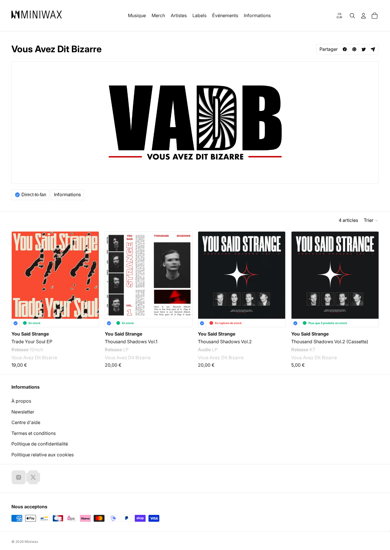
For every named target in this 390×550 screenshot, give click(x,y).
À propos (21, 401)
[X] (33, 477)
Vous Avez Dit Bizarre (34, 357)
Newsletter (22, 412)
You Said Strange (30, 334)
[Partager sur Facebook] (344, 49)
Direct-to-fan (33, 194)
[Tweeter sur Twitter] (363, 49)
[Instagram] (18, 477)
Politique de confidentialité (39, 444)
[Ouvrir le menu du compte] (363, 16)
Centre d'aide (25, 422)
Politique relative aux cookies (42, 454)
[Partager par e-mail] (373, 49)
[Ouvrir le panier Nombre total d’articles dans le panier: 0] (375, 16)
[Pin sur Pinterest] (354, 49)
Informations (67, 194)
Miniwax (31, 541)
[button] (371, 220)
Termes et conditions (33, 433)
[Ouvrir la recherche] (352, 16)
